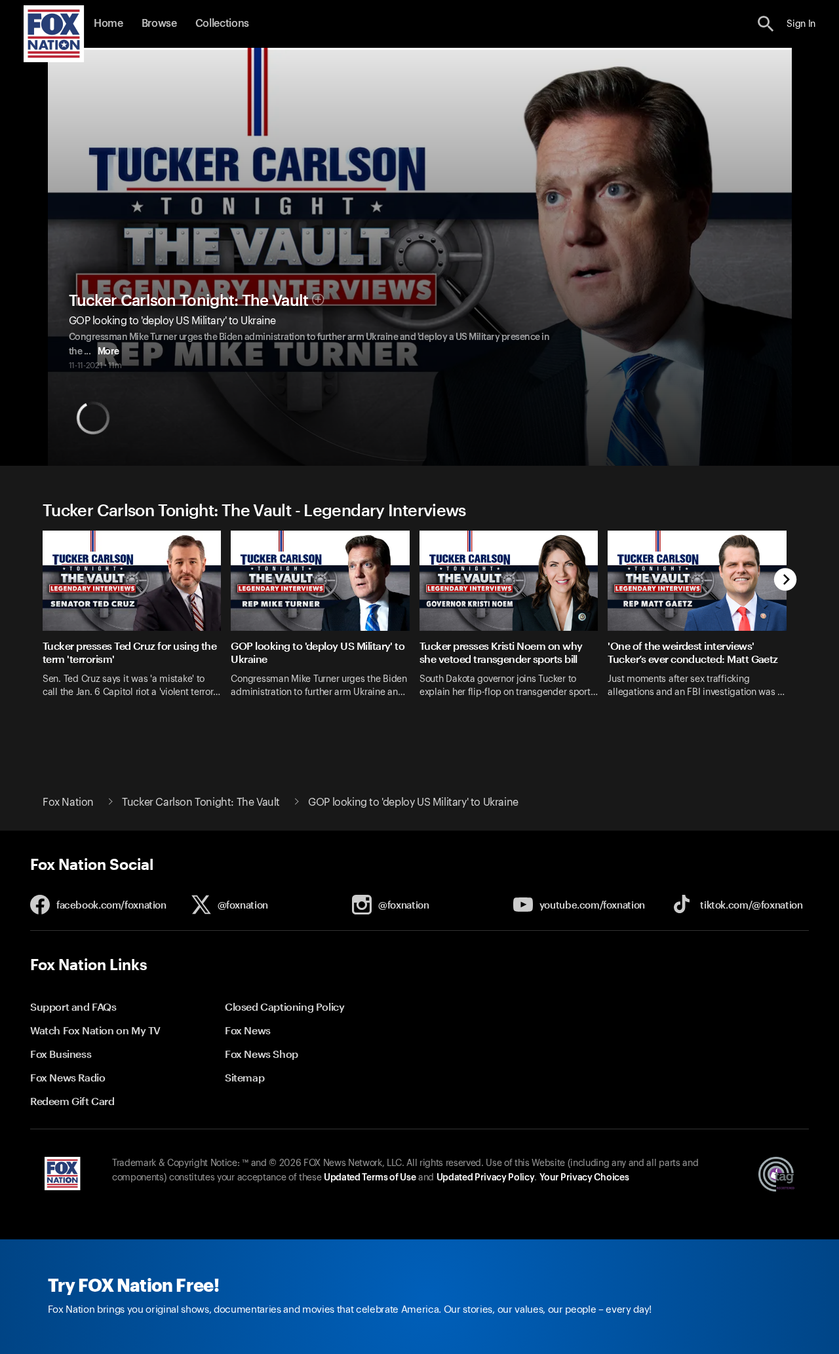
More (108, 351)
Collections (222, 23)
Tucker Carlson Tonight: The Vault (189, 301)
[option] (137, 629)
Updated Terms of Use (370, 1177)
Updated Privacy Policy (486, 1177)
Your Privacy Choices (584, 1177)
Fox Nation (68, 802)
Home (108, 23)
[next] (785, 581)
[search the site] (766, 24)
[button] (766, 24)
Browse (159, 23)
